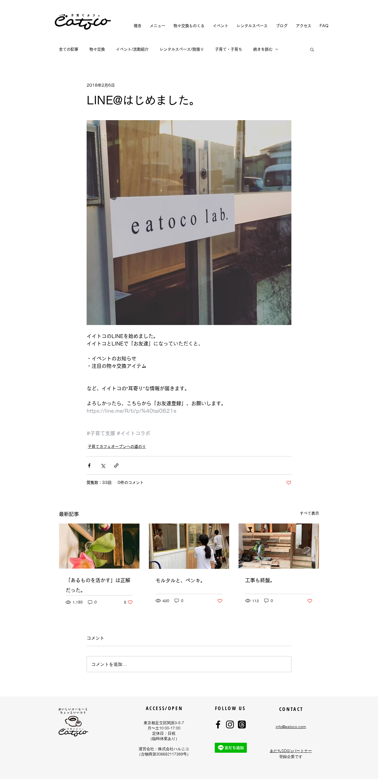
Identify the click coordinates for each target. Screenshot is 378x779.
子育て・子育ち (228, 49)
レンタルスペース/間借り (182, 49)
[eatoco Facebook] (218, 724)
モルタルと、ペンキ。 (180, 580)
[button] (312, 49)
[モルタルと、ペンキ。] (189, 546)
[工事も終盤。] (279, 546)
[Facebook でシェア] (89, 465)
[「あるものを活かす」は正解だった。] (99, 546)
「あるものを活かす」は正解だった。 (98, 585)
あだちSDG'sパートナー (291, 750)
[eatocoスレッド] (242, 724)
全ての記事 (68, 49)
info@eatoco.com (291, 726)
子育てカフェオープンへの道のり (117, 446)
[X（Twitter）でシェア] (102, 465)
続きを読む (263, 49)
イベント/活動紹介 (132, 49)
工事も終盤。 (260, 580)
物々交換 (97, 49)
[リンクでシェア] (116, 465)
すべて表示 (309, 513)
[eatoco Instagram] (230, 724)
